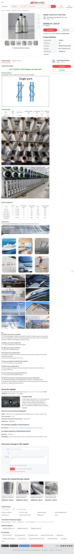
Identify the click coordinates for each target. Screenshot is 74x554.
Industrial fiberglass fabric (60, 512)
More (2, 541)
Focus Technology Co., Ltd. (27, 550)
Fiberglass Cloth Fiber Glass (9, 538)
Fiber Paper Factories (33, 535)
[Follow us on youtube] (67, 545)
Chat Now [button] (66, 30)
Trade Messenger (24, 545)
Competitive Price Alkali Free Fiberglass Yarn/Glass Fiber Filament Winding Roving (7, 497)
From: (8, 449)
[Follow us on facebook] (61, 545)
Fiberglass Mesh (31, 427)
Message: (7, 457)
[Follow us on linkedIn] (72, 545)
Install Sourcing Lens (37, 545)
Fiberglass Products (16, 10)
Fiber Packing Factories (20, 535)
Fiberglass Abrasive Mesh (25, 515)
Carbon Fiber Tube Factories (47, 535)
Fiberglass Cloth (22, 427)
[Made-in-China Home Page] (37, 2)
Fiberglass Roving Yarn (36, 528)
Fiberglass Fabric (14, 427)
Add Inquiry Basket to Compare (21, 48)
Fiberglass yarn (40, 515)
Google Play (13, 545)
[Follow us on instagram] (65, 545)
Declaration (52, 550)
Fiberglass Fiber (59, 535)
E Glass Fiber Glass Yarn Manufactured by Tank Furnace (21, 497)
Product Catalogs (22, 509)
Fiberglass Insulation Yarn (8, 528)
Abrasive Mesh (38, 427)
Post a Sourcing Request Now (17, 471)
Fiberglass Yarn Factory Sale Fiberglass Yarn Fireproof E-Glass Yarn (36, 497)
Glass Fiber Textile (22, 538)
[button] (2, 2)
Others (56, 515)
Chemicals (8, 10)
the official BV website (34, 392)
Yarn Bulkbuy (64, 538)
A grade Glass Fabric (41, 512)
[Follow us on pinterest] (69, 545)
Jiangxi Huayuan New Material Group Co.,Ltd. (57, 17)
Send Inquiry (50, 30)
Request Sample (65, 33)
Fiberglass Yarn (25, 10)
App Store (5, 545)
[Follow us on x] (63, 545)
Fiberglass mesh (5, 515)
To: (8, 453)
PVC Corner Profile (23, 512)
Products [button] (15, 6)
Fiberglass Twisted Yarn (22, 528)
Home (2, 10)
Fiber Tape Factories (7, 535)
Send (12, 469)
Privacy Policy (59, 550)
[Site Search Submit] (53, 6)
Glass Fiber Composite (53, 538)
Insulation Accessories (6, 512)
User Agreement (45, 550)
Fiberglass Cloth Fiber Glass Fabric (37, 538)
